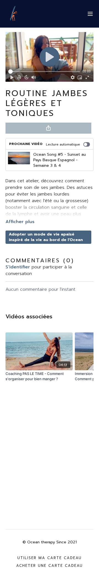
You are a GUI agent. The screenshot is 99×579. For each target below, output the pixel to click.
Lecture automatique (63, 144)
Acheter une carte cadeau (49, 565)
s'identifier (18, 267)
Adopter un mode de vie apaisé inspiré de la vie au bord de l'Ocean (46, 237)
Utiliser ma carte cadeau (49, 558)
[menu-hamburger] (90, 13)
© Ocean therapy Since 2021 (50, 542)
